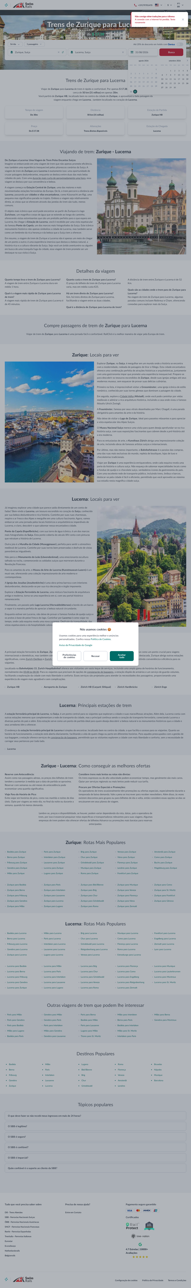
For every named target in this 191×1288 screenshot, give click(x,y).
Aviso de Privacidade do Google (75, 645)
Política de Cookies (101, 639)
